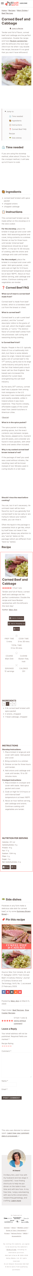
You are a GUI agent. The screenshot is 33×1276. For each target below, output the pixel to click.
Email (5, 1089)
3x (14, 704)
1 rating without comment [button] (20, 1021)
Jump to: (10, 111)
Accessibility (16, 1236)
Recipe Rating (7, 1043)
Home (4, 10)
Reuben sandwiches (18, 41)
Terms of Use (11, 1249)
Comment (6, 1051)
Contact (7, 1227)
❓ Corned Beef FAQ (17, 129)
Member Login (23, 1227)
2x (11, 704)
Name (5, 1081)
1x (7, 704)
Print (17, 629)
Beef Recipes (7, 13)
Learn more (16, 1201)
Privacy (7, 1233)
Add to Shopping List (17, 623)
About (13, 1227)
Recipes (11, 10)
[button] (3, 588)
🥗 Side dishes (15, 138)
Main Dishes (22, 10)
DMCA (25, 1233)
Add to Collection (17, 618)
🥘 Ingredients (15, 121)
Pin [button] (14, 867)
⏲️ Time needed (16, 116)
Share (7, 867)
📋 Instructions (15, 125)
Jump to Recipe (17, 28)
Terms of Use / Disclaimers (16, 1230)
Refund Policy (16, 1233)
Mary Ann (13, 610)
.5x (4, 704)
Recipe (12, 134)
